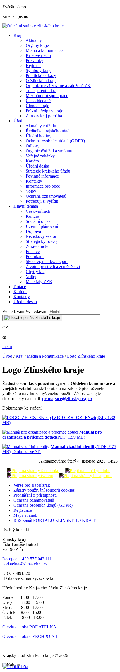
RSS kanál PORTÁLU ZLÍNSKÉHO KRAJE (54, 520)
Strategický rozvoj (42, 241)
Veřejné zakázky (40, 156)
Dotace (19, 286)
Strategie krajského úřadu (48, 171)
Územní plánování (42, 226)
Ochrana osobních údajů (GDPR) (55, 140)
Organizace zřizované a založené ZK (58, 85)
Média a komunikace (44, 50)
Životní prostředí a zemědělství (53, 266)
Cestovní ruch (38, 211)
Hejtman (33, 65)
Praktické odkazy (41, 75)
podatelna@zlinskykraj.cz (25, 563)
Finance (33, 251)
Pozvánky (34, 60)
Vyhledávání (13, 311)
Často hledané (38, 100)
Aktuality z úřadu (40, 125)
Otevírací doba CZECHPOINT (30, 636)
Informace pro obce (43, 186)
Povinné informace (42, 176)
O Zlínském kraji (41, 80)
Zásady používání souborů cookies (44, 490)
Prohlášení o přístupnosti (35, 495)
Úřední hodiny (38, 135)
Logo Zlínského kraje (86, 356)
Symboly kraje (38, 70)
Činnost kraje (37, 105)
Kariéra (32, 161)
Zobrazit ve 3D (26, 451)
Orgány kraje (37, 45)
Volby (31, 191)
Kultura (32, 216)
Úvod (7, 356)
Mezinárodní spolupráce (47, 95)
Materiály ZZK (39, 281)
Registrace (22, 510)
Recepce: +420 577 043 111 (27, 558)
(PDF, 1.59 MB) (52, 434)
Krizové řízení (38, 55)
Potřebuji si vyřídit (42, 201)
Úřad (17, 120)
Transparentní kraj (41, 90)
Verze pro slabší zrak (31, 485)
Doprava (33, 231)
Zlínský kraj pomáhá (44, 115)
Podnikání (35, 256)
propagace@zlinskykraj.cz (67, 398)
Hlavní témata (25, 206)
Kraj (17, 35)
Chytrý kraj (36, 271)
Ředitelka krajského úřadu (49, 130)
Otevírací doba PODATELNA (29, 627)
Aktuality (33, 40)
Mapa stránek (25, 515)
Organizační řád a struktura (49, 151)
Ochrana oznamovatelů (46, 196)
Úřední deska (37, 166)
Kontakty (34, 181)
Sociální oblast (38, 221)
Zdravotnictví (37, 246)
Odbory (32, 146)
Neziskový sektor (41, 236)
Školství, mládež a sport (47, 261)
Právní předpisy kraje (44, 110)
